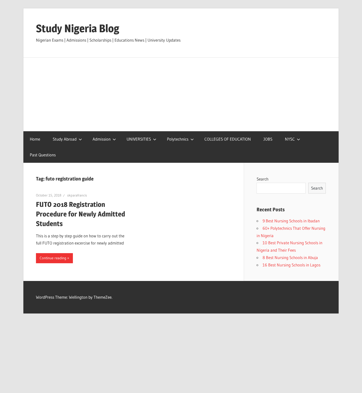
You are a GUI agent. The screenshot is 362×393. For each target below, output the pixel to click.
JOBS (267, 139)
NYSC (290, 139)
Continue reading (53, 258)
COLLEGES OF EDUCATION (227, 139)
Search (262, 178)
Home (35, 139)
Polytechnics (177, 139)
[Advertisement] (181, 94)
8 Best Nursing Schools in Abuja (290, 257)
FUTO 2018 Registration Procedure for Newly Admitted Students (80, 214)
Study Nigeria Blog (77, 28)
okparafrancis (77, 195)
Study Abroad (65, 139)
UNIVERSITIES (139, 139)
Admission (102, 139)
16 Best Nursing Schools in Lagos (291, 264)
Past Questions (43, 154)
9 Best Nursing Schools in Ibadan (291, 220)
